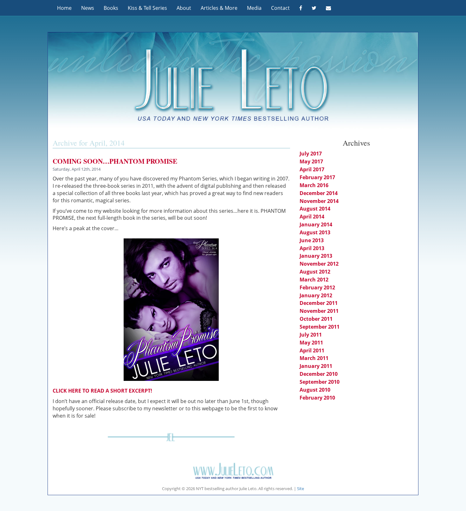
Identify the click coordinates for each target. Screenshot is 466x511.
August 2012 (315, 271)
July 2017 (311, 153)
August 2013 (315, 232)
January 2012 (316, 295)
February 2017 (317, 177)
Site (300, 488)
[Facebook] (300, 8)
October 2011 (316, 318)
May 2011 (311, 342)
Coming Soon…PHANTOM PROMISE (115, 161)
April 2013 (312, 248)
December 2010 (319, 373)
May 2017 (311, 161)
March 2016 (314, 185)
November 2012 (319, 263)
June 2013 (312, 240)
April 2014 (312, 216)
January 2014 (316, 224)
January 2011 (316, 366)
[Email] (328, 8)
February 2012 (317, 287)
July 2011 (311, 334)
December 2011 (319, 303)
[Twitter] (314, 8)
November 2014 (319, 201)
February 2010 (317, 397)
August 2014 (315, 208)
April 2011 (312, 350)
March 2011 (314, 358)
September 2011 (320, 326)
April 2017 (312, 169)
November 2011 (319, 310)
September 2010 (320, 381)
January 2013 (316, 255)
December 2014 (319, 193)
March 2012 (314, 279)
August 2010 (315, 389)
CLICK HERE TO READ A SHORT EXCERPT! (102, 390)
